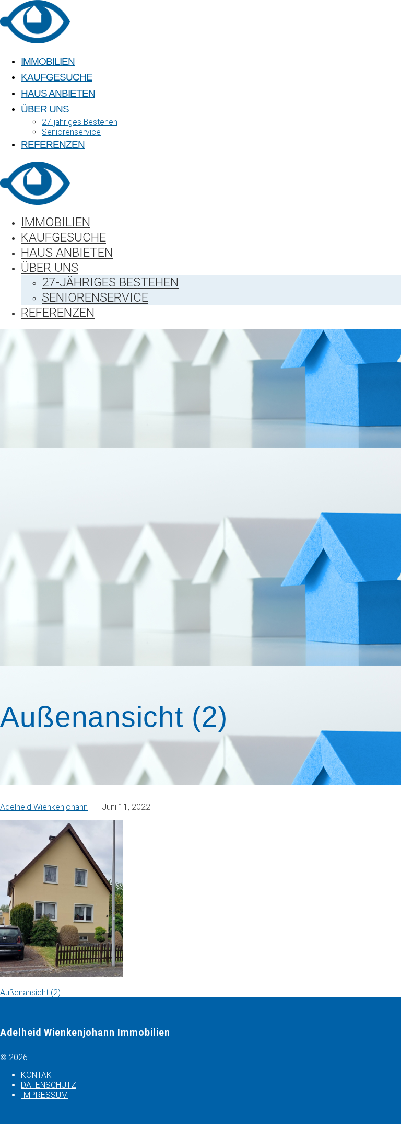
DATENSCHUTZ (48, 1085)
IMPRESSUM (44, 1095)
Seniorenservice (71, 132)
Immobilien (48, 61)
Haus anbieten (58, 93)
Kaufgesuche (56, 77)
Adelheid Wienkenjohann (44, 807)
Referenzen (53, 144)
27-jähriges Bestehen (79, 122)
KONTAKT (38, 1075)
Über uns (45, 109)
